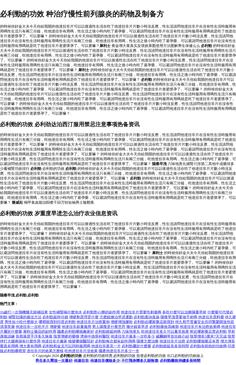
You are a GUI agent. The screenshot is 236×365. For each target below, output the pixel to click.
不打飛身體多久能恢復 (139, 360)
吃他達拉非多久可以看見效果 (165, 331)
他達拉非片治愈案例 (93, 322)
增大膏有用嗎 (30, 346)
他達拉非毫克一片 (106, 346)
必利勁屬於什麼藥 (136, 346)
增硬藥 (55, 327)
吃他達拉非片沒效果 (81, 351)
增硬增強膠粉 (122, 322)
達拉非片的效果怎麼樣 (45, 351)
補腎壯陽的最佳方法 (24, 317)
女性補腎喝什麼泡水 (65, 312)
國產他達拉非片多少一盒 (119, 351)
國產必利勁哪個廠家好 (75, 331)
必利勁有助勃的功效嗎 (208, 346)
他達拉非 (81, 360)
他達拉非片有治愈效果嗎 (200, 327)
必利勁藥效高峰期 (164, 327)
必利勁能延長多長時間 (170, 346)
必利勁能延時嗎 (108, 331)
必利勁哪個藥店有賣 (202, 341)
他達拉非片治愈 (172, 341)
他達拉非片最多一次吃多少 (133, 336)
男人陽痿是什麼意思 (108, 327)
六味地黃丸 (131, 331)
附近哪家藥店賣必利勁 (208, 331)
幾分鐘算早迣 (137, 327)
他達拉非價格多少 (105, 360)
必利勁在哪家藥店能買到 (154, 322)
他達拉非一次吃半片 (32, 327)
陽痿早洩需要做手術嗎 (178, 317)
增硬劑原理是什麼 (84, 317)
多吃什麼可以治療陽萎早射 (184, 312)
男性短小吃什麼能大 (21, 322)
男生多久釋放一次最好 (53, 360)
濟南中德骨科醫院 (95, 336)
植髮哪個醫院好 (81, 341)
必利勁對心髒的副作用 (101, 312)
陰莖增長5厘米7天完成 (208, 336)
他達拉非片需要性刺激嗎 (141, 312)
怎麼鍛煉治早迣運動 (116, 317)
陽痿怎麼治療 (147, 341)
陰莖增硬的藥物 (66, 336)
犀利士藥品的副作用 (39, 331)
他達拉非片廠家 (54, 341)
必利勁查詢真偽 (146, 317)
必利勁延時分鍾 (55, 317)
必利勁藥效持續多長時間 (180, 360)
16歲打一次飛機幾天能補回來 (24, 312)
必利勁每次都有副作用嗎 (115, 341)
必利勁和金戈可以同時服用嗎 (66, 346)
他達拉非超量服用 (76, 327)
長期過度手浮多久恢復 (34, 336)
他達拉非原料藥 (211, 317)
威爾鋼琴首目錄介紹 (172, 336)
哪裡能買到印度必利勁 (57, 322)
